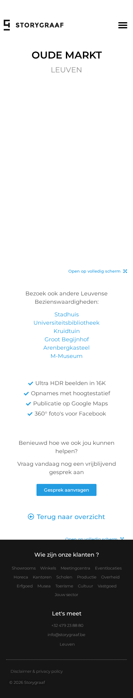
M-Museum (66, 356)
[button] (122, 25)
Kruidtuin (67, 331)
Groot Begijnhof (67, 339)
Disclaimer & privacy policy (37, 671)
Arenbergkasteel (66, 347)
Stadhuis (66, 314)
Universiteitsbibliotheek (66, 322)
